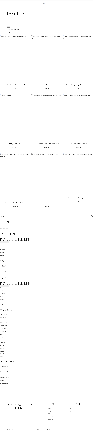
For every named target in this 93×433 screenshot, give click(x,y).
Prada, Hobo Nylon (15, 144)
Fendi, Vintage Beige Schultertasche (78, 85)
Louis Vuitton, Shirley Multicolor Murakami (15, 203)
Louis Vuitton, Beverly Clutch (46, 203)
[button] (3, 244)
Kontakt (50, 408)
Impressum (50, 419)
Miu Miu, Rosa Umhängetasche (78, 198)
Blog (71, 408)
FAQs (49, 411)
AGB (49, 414)
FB (10, 429)
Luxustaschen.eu (43, 429)
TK (12, 429)
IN (7, 429)
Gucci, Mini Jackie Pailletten (78, 144)
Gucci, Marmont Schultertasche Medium (46, 144)
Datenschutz (51, 417)
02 (2, 213)
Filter (8, 26)
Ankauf (71, 411)
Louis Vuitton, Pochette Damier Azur (46, 85)
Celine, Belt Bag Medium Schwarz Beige (15, 85)
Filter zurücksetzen (5, 242)
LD (14, 429)
